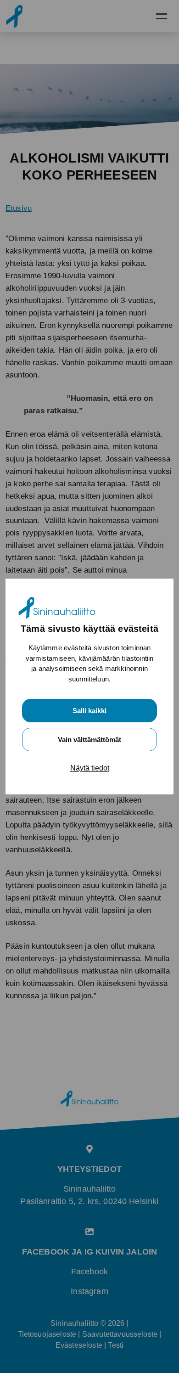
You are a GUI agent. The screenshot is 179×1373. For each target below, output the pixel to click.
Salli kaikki (89, 711)
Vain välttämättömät (89, 739)
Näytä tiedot (89, 768)
